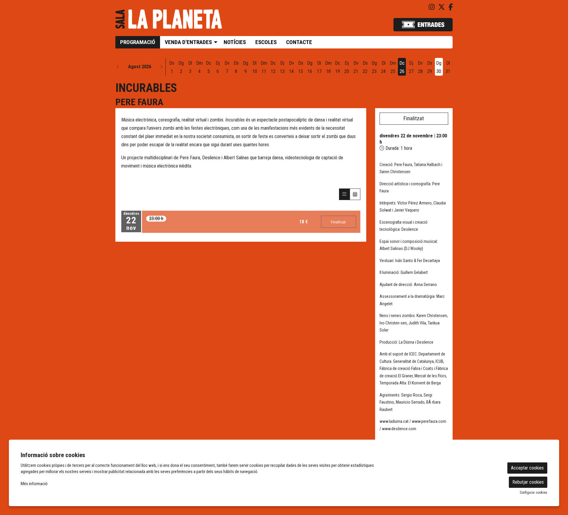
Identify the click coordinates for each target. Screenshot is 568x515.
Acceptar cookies (527, 468)
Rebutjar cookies (528, 482)
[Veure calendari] (355, 194)
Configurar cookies (533, 492)
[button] (118, 67)
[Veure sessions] (344, 194)
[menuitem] (432, 7)
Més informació (34, 483)
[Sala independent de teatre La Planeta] (168, 21)
